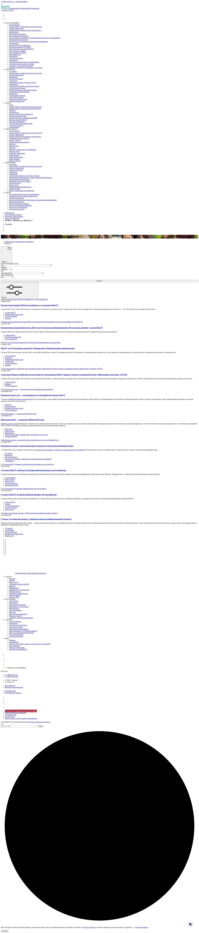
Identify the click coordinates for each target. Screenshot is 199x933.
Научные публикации (17, 648)
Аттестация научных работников (20, 123)
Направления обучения (17, 605)
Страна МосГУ (14, 131)
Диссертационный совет (18, 116)
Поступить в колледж (16, 209)
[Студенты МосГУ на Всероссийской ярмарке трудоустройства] (23, 489)
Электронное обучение (17, 95)
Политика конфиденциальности (39, 722)
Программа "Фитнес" (16, 202)
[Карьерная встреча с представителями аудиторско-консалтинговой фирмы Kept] (30, 440)
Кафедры (12, 110)
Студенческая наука (16, 125)
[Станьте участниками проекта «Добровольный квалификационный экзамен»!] (29, 513)
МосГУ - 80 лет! (14, 140)
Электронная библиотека (18, 625)
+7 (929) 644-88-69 (20, 2)
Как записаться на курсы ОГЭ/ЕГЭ (21, 49)
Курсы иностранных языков (19, 204)
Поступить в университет (18, 207)
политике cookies (141, 927)
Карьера (8, 318)
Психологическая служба (18, 99)
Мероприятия (14, 588)
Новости (12, 586)
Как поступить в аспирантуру (19, 45)
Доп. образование (15, 610)
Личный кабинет (15, 621)
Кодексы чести (14, 151)
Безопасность (14, 185)
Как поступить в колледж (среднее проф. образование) (28, 41)
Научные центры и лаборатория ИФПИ (23, 118)
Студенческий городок (17, 88)
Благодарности (10, 406)
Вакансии (8, 358)
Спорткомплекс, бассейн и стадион (21, 64)
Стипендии (13, 81)
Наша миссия (14, 146)
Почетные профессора (17, 153)
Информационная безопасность (20, 187)
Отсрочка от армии (16, 627)
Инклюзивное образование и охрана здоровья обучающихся (30, 177)
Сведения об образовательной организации (20, 711)
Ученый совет (14, 155)
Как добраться (10, 685)
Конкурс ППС (14, 597)
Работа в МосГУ (15, 161)
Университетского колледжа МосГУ (21, 399)
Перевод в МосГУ (15, 616)
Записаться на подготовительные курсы (23, 196)
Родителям (13, 164)
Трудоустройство (11, 316)
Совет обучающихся (16, 97)
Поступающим (14, 25)
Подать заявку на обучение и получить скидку (25, 27)
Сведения (8, 224)
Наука (11, 105)
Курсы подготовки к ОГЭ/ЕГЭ (20, 47)
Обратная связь (14, 189)
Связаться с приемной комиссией (21, 66)
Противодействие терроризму (15, 713)
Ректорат (12, 144)
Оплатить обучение (16, 58)
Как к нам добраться (12, 218)
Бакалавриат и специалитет (19, 607)
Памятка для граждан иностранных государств (25, 68)
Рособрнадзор (10, 716)
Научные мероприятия (13, 337)
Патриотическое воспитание (19, 142)
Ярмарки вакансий (11, 485)
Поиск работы (10, 479)
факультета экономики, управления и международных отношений (60, 450)
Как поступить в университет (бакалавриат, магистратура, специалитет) (34, 38)
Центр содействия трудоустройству (21, 191)
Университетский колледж (18, 40)
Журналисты (9, 433)
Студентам (13, 71)
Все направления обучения (18, 36)
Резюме (7, 504)
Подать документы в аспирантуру (21, 114)
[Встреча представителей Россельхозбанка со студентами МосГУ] (24, 299)
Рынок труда (9, 481)
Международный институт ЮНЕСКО (22, 150)
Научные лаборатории (17, 122)
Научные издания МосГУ (18, 120)
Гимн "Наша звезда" (16, 157)
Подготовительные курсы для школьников (24, 62)
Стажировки (9, 361)
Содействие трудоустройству (19, 92)
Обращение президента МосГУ (20, 181)
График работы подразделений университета (25, 30)
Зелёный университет (17, 101)
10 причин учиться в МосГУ (19, 138)
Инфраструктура (15, 592)
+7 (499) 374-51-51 (7, 2)
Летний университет (16, 28)
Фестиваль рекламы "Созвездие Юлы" (22, 82)
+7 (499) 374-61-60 (11, 676)
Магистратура (14, 608)
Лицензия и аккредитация (18, 593)
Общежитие (13, 60)
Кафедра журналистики (9, 424)
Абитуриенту (14, 32)
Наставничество (15, 183)
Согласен (5, 931)
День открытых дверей (17, 51)
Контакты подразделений (14, 216)
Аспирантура (14, 43)
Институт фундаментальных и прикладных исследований (29, 644)
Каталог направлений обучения (20, 205)
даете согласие (89, 927)
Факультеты (13, 56)
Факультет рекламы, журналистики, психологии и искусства (26, 435)
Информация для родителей (19, 590)
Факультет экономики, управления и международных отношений (28, 459)
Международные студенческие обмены (23, 90)
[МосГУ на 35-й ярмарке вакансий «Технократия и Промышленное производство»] (31, 342)
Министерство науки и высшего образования (21, 718)
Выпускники (9, 431)
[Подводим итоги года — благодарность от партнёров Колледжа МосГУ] (27, 389)
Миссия (12, 580)
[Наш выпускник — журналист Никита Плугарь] (18, 414)
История (12, 148)
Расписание (13, 77)
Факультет (8, 429)
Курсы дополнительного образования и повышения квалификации (33, 200)
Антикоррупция (10, 715)
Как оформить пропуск (13, 693)
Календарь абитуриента (17, 34)
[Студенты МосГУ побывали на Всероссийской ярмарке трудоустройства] (27, 464)
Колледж (8, 405)
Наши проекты (14, 127)
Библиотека (13, 94)
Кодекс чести (13, 582)
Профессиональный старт (14, 314)
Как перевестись (15, 54)
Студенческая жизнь (12, 506)
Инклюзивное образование (18, 629)
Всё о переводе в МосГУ (18, 53)
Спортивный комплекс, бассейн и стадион (24, 86)
